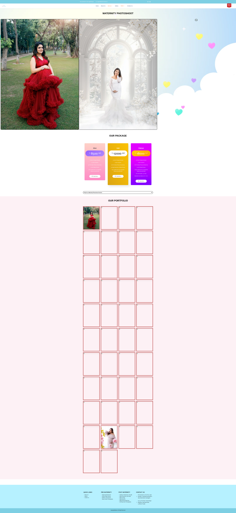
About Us (103, 6)
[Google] (150, 1)
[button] (2, 74)
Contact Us (130, 6)
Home (97, 6)
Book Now (95, 176)
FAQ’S (122, 6)
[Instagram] (148, 1)
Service (109, 6)
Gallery (116, 6)
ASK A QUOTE (229, 5)
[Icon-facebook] (147, 1)
